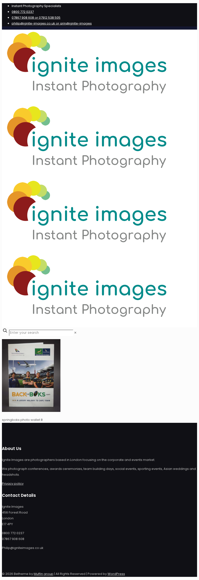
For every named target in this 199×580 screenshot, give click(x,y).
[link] (75, 332)
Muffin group (43, 574)
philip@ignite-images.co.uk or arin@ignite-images (52, 23)
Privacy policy (13, 483)
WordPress (116, 574)
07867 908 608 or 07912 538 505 (36, 17)
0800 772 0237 (23, 11)
